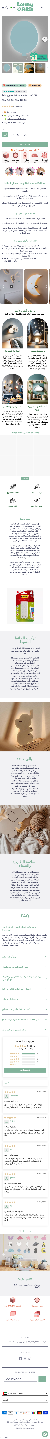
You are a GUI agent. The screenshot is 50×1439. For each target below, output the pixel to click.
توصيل (28, 1420)
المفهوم (33, 1425)
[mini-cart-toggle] (46, 7)
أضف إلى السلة (25, 144)
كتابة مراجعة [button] (25, 1070)
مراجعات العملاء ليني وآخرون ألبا (18, 1422)
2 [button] (23, 1231)
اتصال (22, 1420)
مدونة (27, 1425)
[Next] (45, 39)
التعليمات (14, 1420)
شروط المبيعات (37, 1422)
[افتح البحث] (6, 7)
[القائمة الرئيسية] (3, 8)
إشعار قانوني (18, 1425)
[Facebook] (20, 1358)
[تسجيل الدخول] (42, 7)
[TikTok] (29, 1358)
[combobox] (25, 1393)
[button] (13, 8)
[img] (10, 1092)
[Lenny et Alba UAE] (25, 6)
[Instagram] (25, 1358)
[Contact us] (45, 1434)
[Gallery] (25, 45)
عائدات (35, 1420)
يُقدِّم (42, 1379)
